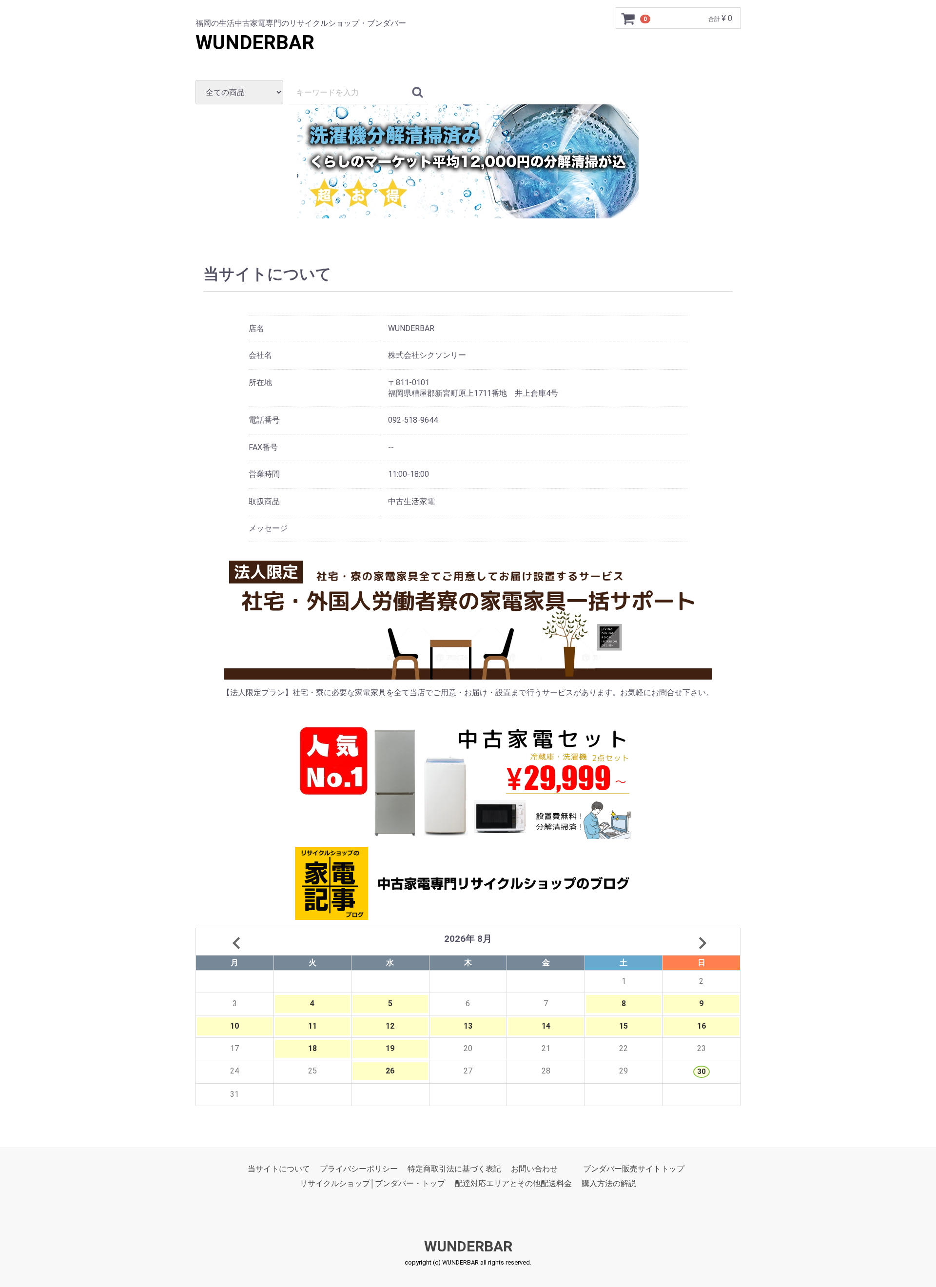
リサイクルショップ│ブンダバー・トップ (372, 1183)
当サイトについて (279, 1168)
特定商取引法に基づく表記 (454, 1168)
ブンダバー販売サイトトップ (633, 1168)
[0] (628, 18)
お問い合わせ (534, 1168)
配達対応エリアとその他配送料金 (513, 1183)
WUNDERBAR (254, 42)
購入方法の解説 (609, 1183)
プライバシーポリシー (359, 1168)
